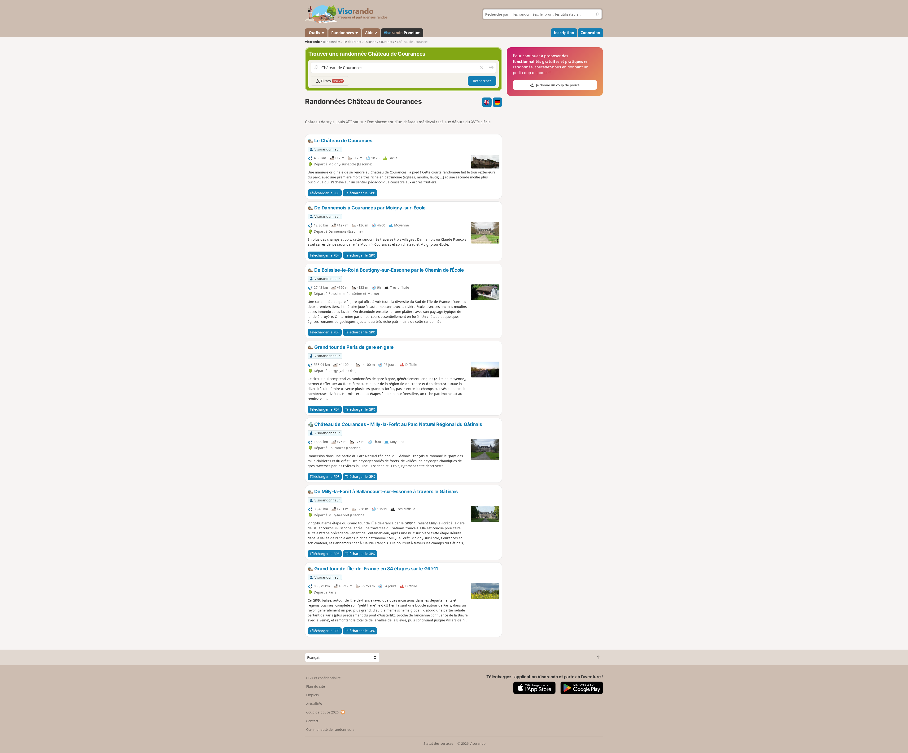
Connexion (590, 32)
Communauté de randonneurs (330, 729)
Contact (312, 721)
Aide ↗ (371, 32)
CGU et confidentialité (323, 678)
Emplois (312, 695)
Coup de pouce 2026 (322, 712)
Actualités (314, 703)
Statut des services (438, 743)
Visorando (312, 42)
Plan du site (315, 686)
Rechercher (482, 81)
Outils (314, 32)
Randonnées (343, 32)
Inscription (564, 32)
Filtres (331, 81)
